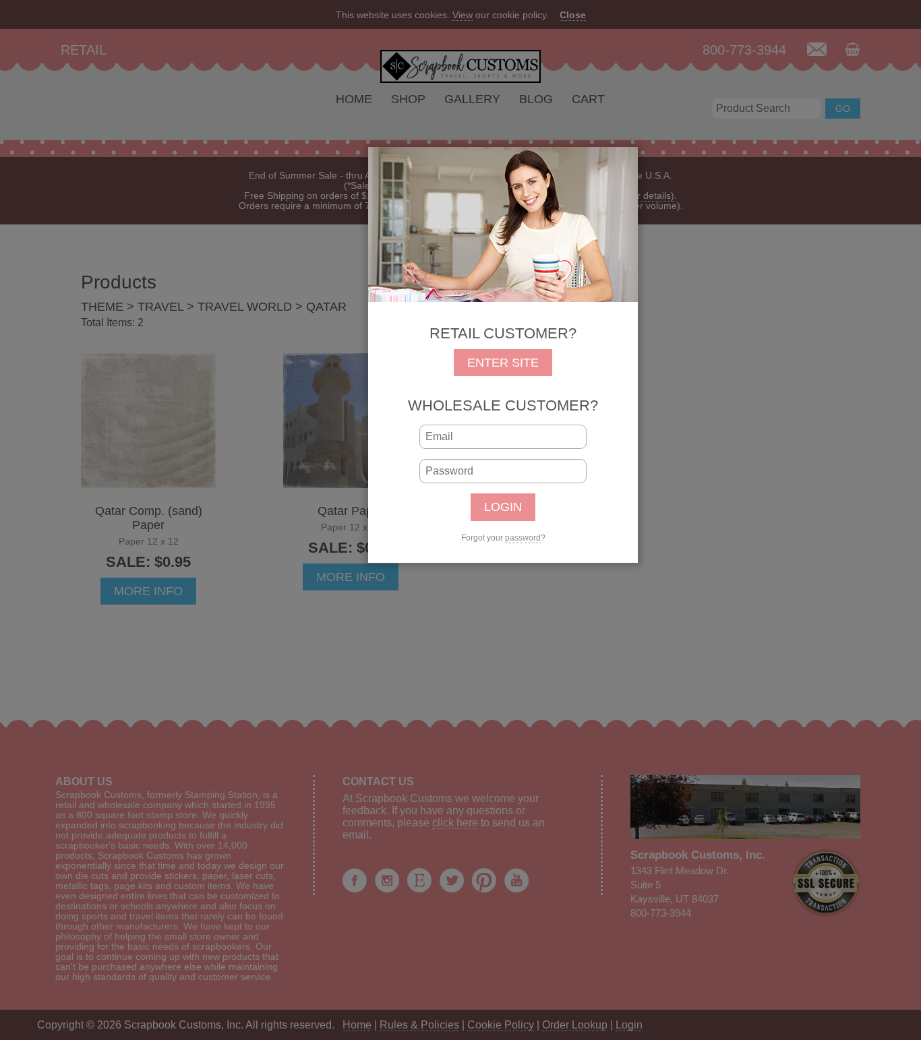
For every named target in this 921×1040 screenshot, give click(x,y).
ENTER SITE (503, 362)
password (523, 538)
